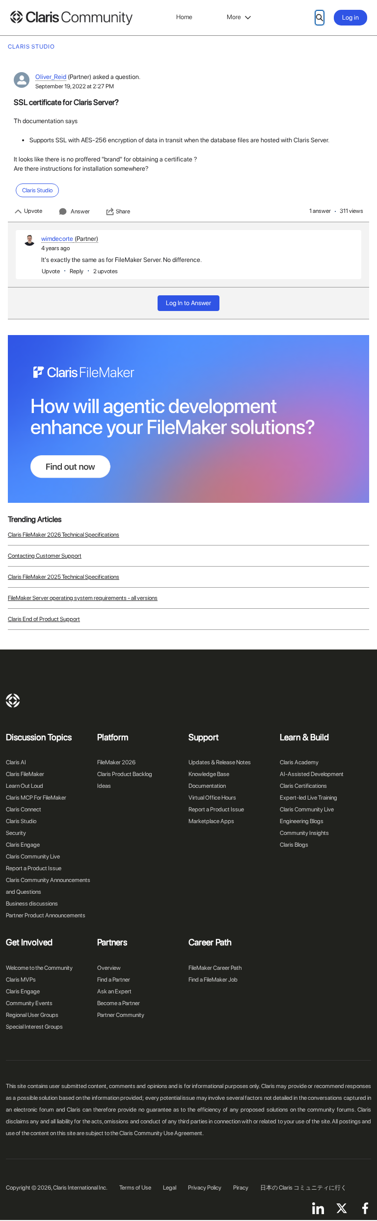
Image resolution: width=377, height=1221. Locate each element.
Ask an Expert (114, 991)
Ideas (104, 785)
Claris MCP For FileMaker (36, 797)
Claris (13, 700)
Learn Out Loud (24, 785)
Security (16, 833)
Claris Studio (21, 821)
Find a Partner (113, 979)
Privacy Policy (204, 1187)
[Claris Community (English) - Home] (71, 18)
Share (123, 211)
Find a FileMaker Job (213, 979)
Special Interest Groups (34, 1026)
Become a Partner (118, 1003)
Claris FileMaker (25, 774)
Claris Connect (23, 809)
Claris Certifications (303, 785)
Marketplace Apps (211, 821)
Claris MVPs (21, 979)
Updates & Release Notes (219, 762)
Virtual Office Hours (212, 797)
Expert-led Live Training (308, 797)
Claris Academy (299, 762)
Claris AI (16, 762)
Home (184, 17)
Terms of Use (135, 1187)
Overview (109, 967)
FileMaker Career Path (215, 967)
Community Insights (304, 833)
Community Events (29, 1003)
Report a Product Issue (33, 868)
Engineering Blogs (301, 821)
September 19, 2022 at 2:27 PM (74, 86)
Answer (80, 211)
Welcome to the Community (39, 967)
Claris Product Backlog (124, 774)
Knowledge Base (208, 774)
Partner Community (120, 1015)
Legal (169, 1187)
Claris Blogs (294, 844)
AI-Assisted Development (312, 774)
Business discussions (32, 903)
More (234, 17)
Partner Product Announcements (45, 915)
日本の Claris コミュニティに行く (303, 1187)
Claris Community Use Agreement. (161, 1133)
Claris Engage (23, 844)
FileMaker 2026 (116, 762)
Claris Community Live (33, 856)
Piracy (240, 1187)
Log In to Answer (188, 303)
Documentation (207, 785)
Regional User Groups (32, 1015)
